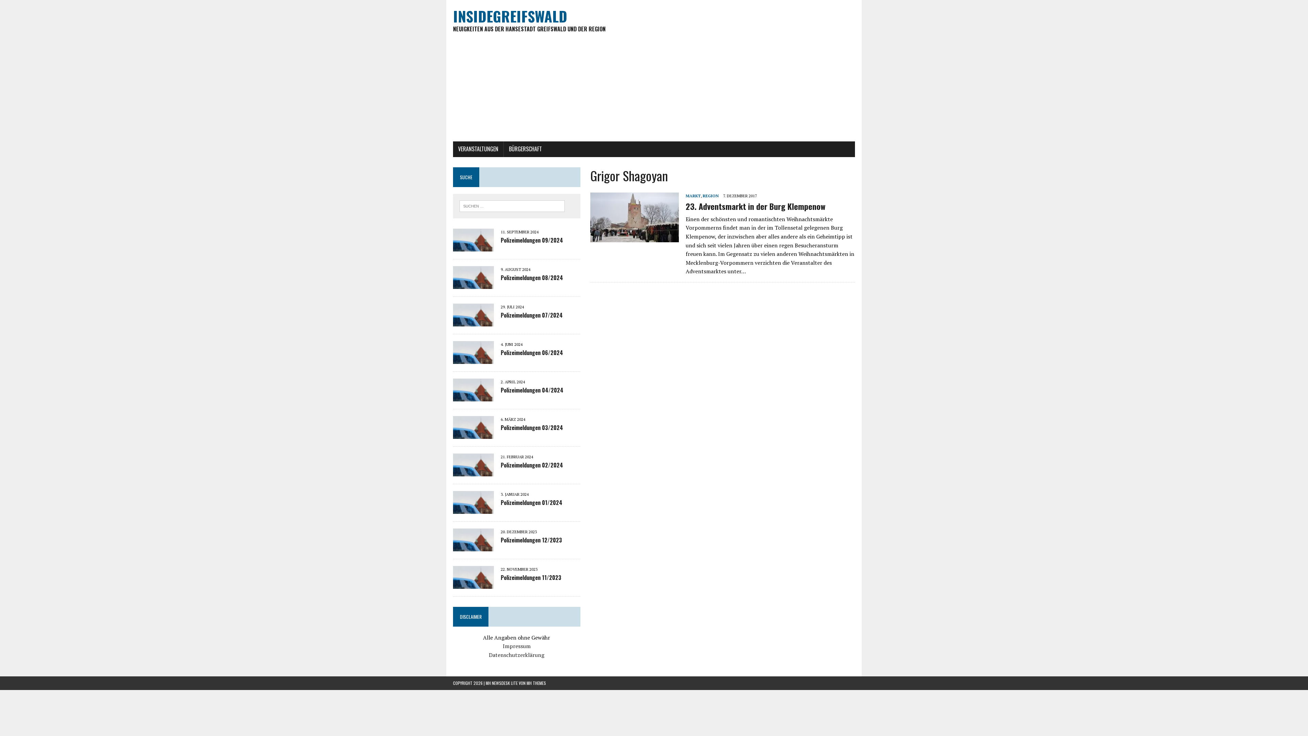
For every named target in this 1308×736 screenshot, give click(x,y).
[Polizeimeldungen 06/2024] (473, 359)
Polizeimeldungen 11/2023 (531, 577)
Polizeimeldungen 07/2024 (532, 315)
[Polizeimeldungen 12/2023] (473, 546)
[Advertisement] (654, 90)
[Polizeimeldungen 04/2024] (473, 396)
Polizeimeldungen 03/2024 (532, 428)
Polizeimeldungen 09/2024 (532, 240)
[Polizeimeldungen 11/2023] (473, 584)
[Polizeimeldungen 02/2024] (473, 471)
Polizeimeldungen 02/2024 (532, 465)
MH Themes (536, 683)
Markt (693, 195)
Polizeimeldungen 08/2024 (532, 278)
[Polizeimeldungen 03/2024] (473, 434)
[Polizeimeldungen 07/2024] (473, 321)
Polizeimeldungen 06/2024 (532, 353)
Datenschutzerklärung (516, 655)
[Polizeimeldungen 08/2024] (473, 284)
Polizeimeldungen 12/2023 (531, 540)
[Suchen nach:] (512, 205)
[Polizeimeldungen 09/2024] (473, 246)
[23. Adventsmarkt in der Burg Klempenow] (634, 238)
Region (711, 195)
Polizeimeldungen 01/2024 (531, 503)
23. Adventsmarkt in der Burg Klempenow (755, 206)
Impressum (517, 646)
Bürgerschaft (525, 149)
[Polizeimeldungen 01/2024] (473, 509)
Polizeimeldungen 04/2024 (532, 390)
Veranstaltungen (478, 149)
